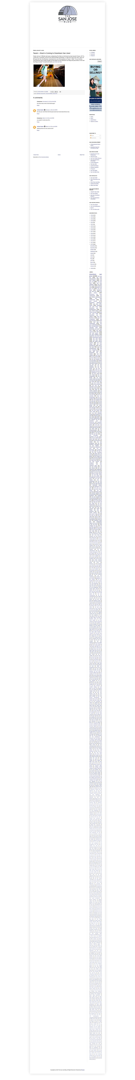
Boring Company (92, 899)
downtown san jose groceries (95, 536)
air (101, 1018)
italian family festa (98, 768)
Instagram (93, 55)
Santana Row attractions (94, 818)
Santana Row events (93, 698)
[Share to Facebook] (55, 92)
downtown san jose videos (95, 436)
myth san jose (95, 841)
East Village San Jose (98, 799)
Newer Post (36, 154)
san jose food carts (98, 861)
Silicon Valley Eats (93, 996)
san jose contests (95, 437)
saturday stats (93, 327)
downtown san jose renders (94, 1026)
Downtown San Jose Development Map (95, 148)
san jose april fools (98, 603)
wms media (92, 375)
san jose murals (94, 458)
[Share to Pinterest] (57, 92)
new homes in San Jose (95, 1038)
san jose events (95, 300)
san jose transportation (95, 325)
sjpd (92, 785)
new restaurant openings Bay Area (95, 1039)
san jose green (92, 494)
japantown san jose (93, 386)
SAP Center (97, 532)
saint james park (92, 651)
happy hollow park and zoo (94, 650)
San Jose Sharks (94, 204)
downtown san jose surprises (94, 1027)
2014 (92, 237)
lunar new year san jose (94, 591)
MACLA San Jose (99, 934)
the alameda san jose (94, 419)
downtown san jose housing (95, 472)
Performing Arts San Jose (94, 947)
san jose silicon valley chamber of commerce (95, 632)
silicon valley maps (98, 663)
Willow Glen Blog (94, 185)
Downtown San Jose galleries (95, 795)
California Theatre (97, 600)
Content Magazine (94, 162)
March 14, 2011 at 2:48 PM (51, 126)
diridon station (99, 491)
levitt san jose (96, 835)
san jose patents (97, 722)
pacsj (97, 849)
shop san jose (92, 612)
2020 (92, 226)
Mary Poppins (93, 938)
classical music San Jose (94, 828)
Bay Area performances (95, 896)
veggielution (99, 469)
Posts (92, 135)
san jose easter (99, 567)
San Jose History (94, 193)
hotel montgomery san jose (94, 832)
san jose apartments (97, 384)
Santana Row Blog (95, 183)
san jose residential (95, 324)
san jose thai (93, 877)
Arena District (92, 890)
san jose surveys (99, 875)
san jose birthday (94, 769)
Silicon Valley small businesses (95, 1008)
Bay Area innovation (98, 895)
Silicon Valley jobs (98, 820)
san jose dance (96, 440)
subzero (96, 516)
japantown (96, 415)
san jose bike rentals (97, 474)
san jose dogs (94, 658)
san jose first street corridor (94, 774)
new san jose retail (95, 313)
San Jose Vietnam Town (94, 806)
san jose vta (95, 385)
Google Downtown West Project (95, 921)
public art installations (93, 1047)
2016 (92, 233)
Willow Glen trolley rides (95, 1018)
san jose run (92, 515)
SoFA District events (93, 1009)
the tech (100, 411)
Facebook (93, 54)
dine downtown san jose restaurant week (95, 464)
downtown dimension (95, 302)
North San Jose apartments (94, 942)
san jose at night (94, 676)
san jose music (95, 292)
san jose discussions (97, 858)
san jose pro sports (93, 380)
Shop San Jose (94, 156)
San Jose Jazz (94, 164)
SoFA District (91, 646)
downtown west (92, 563)
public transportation (96, 850)
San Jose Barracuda (95, 209)
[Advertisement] (67, 36)
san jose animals (98, 565)
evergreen (100, 495)
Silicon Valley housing (98, 1005)
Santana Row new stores (97, 992)
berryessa (91, 511)
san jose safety (97, 596)
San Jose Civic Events (97, 959)
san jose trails (96, 634)
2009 (92, 268)
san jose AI (99, 451)
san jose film (99, 528)
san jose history (97, 338)
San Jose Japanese (93, 614)
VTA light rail (99, 823)
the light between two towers (94, 731)
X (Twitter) (93, 52)
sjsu (90, 384)
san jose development (95, 278)
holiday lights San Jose (93, 1034)
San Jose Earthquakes (95, 206)
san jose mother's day (93, 626)
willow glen (99, 381)
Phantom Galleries (94, 167)
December (92, 246)
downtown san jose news (95, 306)
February (92, 264)
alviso (90, 478)
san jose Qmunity (92, 852)
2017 (92, 231)
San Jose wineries (98, 814)
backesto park (98, 827)
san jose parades (98, 571)
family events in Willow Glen (94, 1029)
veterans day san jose (97, 638)
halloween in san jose (97, 372)
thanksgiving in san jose (94, 477)
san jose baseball (96, 496)
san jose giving (93, 862)
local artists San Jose (98, 837)
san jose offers (99, 866)
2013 (92, 238)
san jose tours (97, 660)
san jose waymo (98, 558)
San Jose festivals (96, 399)
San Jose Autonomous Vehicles (95, 533)
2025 (92, 217)
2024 (92, 218)
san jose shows (94, 683)
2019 (92, 228)
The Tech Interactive (95, 701)
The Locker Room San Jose (94, 1014)
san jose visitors (96, 879)
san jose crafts (99, 770)
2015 (92, 235)
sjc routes (97, 684)
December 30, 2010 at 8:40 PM (49, 101)
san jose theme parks (95, 728)
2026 (92, 215)
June (91, 257)
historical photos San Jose (96, 1031)
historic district (97, 706)
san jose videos (97, 340)
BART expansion (97, 891)
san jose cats (92, 854)
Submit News (93, 119)
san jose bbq (95, 710)
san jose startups (98, 580)
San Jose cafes (99, 616)
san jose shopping (95, 349)
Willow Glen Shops (98, 1017)
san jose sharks (94, 356)
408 (91, 886)
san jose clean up (98, 655)
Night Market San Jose (96, 941)
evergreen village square (94, 672)
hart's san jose (99, 1030)
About (92, 118)
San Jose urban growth (95, 645)
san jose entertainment (95, 347)
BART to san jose (96, 432)
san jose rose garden (93, 609)
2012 (92, 240)
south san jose (98, 369)
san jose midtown (94, 445)
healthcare (99, 831)
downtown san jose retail (96, 371)
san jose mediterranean (94, 418)
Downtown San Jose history (94, 738)
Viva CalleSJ (97, 760)
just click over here (57, 62)
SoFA (100, 320)
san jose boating (96, 1051)
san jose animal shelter (97, 675)
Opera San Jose (92, 945)
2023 (92, 220)
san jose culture (95, 279)
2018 (92, 229)
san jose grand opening (94, 776)
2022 (92, 222)
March (91, 262)
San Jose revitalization (93, 810)
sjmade (90, 441)
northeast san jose (93, 1044)
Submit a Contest (94, 121)
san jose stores (97, 540)
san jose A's (94, 502)
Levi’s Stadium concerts (97, 932)
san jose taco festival (98, 727)
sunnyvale (98, 883)
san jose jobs (99, 358)
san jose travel (92, 662)
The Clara (99, 1013)
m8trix (90, 709)
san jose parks (99, 398)
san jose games (94, 529)
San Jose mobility (94, 979)
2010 (92, 244)
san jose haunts (94, 546)
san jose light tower (95, 679)
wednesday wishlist (97, 337)
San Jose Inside (94, 177)
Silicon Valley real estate (95, 617)
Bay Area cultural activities (94, 892)
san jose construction (98, 621)
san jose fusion (97, 1055)
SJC (98, 331)
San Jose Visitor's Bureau (96, 158)
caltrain (90, 702)
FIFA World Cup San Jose (94, 541)
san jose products (97, 782)
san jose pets (98, 482)
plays (99, 1046)
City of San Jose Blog (95, 182)
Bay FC (92, 207)
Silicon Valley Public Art (93, 1001)
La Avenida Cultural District (94, 739)
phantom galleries (96, 493)
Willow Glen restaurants (95, 824)
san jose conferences (98, 714)
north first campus (93, 848)
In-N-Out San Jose (93, 928)
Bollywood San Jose (93, 790)
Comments (93, 138)
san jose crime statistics (95, 622)
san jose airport (95, 373)
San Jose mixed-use (98, 643)
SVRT (99, 953)
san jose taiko (92, 597)
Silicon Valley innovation (93, 756)
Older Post (82, 154)
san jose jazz (99, 431)
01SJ (92, 639)
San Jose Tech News (98, 967)
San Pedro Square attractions (96, 815)
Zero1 (98, 562)
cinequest (91, 462)
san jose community (97, 457)
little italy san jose (93, 434)
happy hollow (92, 705)
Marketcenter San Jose (97, 937)
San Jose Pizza (94, 743)
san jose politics (96, 476)
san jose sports (93, 333)
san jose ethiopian (93, 624)
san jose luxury (97, 608)
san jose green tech (98, 554)
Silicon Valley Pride (97, 1000)
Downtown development (97, 915)
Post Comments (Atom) (44, 157)
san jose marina (97, 865)
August (92, 253)
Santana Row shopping (95, 993)
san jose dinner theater (95, 772)
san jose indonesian (93, 778)
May (91, 258)
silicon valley (92, 411)
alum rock (92, 827)
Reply (38, 105)
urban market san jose (97, 786)
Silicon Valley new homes (95, 1006)
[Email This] (51, 92)
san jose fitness (96, 659)
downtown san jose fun (41, 93)
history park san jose (93, 427)
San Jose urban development (95, 601)
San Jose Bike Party (95, 172)
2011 (92, 242)
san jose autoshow (97, 853)
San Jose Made (94, 170)
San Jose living (95, 534)
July (91, 255)
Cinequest (93, 168)
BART (98, 417)
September (92, 251)
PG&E (99, 613)
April (91, 260)
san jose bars (92, 401)
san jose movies (96, 382)
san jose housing (95, 320)
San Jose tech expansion (94, 983)
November (92, 247)
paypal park (93, 537)
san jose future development (95, 296)
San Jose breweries (94, 971)
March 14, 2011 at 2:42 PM (48, 118)
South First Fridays (94, 165)
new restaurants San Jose (94, 1042)
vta (97, 393)
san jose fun (55, 93)
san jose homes (95, 410)
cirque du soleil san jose (97, 647)
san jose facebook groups (94, 773)
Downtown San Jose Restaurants (95, 154)
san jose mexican (96, 359)
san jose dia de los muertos (96, 656)
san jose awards (92, 1050)
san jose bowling (49, 93)
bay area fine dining (97, 500)
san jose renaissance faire (94, 723)
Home (59, 154)
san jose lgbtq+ (97, 625)
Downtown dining (94, 916)
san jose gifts (99, 717)
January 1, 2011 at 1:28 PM (51, 109)
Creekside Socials (92, 793)
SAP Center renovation (97, 951)
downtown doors (92, 618)
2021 (92, 224)
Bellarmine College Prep (95, 789)
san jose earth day (95, 715)
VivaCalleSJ (91, 1017)
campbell (96, 702)
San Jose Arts (92, 954)
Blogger (82, 1069)
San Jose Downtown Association (95, 160)
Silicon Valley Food (96, 755)
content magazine (93, 390)
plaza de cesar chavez (97, 473)
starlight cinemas (97, 730)
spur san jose (93, 664)
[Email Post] (60, 91)
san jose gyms (94, 718)
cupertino (91, 603)
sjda (95, 402)
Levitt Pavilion (92, 740)
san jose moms (92, 866)
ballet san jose (97, 669)
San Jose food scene (93, 542)
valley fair (97, 389)
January (92, 266)
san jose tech (97, 426)
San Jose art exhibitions (97, 970)
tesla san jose (95, 582)
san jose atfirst (99, 545)
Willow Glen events (93, 761)
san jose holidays (94, 334)
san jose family (98, 409)
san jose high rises (95, 350)
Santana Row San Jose (95, 816)
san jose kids (99, 355)
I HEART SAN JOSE (95, 192)
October (92, 249)
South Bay (100, 1010)
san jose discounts (95, 604)
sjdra (93, 1059)
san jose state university (96, 483)
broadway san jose (97, 1022)
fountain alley (91, 1030)
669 (94, 886)
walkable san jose (92, 732)
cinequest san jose (95, 470)
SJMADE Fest (93, 953)
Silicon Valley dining (98, 700)
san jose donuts (92, 498)
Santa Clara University (98, 989)
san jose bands (96, 652)
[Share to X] (54, 92)
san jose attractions (95, 566)
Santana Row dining (93, 819)
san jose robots (92, 726)
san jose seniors (98, 681)
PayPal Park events (96, 946)
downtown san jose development (95, 308)
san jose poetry (96, 630)
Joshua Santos (41, 91)
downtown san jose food (95, 335)
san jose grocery (98, 677)
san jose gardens (92, 1056)
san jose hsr (99, 862)
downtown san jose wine (94, 671)
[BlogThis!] (52, 92)
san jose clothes (96, 856)
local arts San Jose (97, 1035)
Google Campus (98, 920)
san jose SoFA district (95, 310)
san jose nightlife (94, 555)
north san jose (92, 312)
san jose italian (92, 360)
